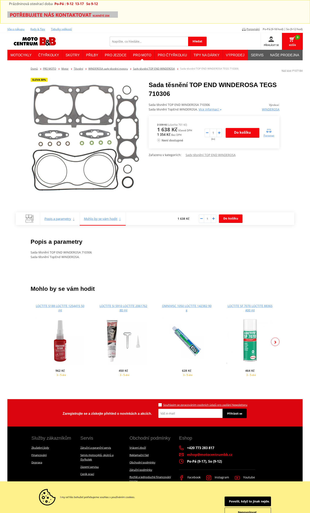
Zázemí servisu (89, 467)
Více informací (209, 109)
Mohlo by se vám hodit (100, 219)
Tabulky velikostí (61, 29)
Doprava (36, 462)
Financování (39, 455)
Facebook (194, 477)
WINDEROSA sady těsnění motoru (108, 68)
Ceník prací (87, 474)
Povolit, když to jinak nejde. (249, 501)
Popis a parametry (57, 219)
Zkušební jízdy (40, 448)
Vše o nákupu (15, 29)
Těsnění (78, 68)
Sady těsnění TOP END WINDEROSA (154, 68)
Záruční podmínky (140, 470)
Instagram (221, 477)
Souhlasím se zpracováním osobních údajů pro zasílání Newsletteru (205, 405)
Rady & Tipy (37, 29)
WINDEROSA (270, 109)
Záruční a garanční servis (95, 448)
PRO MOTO (49, 68)
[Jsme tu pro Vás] (62, 14)
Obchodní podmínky (142, 462)
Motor (65, 68)
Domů (34, 68)
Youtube (248, 477)
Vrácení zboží (137, 448)
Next (275, 342)
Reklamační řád (139, 455)
